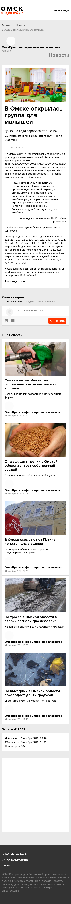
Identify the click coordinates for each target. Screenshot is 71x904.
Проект (7, 865)
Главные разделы (14, 853)
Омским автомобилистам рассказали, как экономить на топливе (31, 384)
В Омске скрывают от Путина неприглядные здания (30, 541)
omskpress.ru (15, 147)
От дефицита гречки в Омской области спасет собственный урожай (31, 465)
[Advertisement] (35, 795)
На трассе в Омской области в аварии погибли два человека (31, 619)
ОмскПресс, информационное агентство (33, 412)
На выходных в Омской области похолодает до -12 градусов (32, 693)
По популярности (47, 301)
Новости (20, 25)
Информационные (15, 859)
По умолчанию (14, 301)
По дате (30, 301)
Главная (6, 25)
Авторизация (62, 10)
